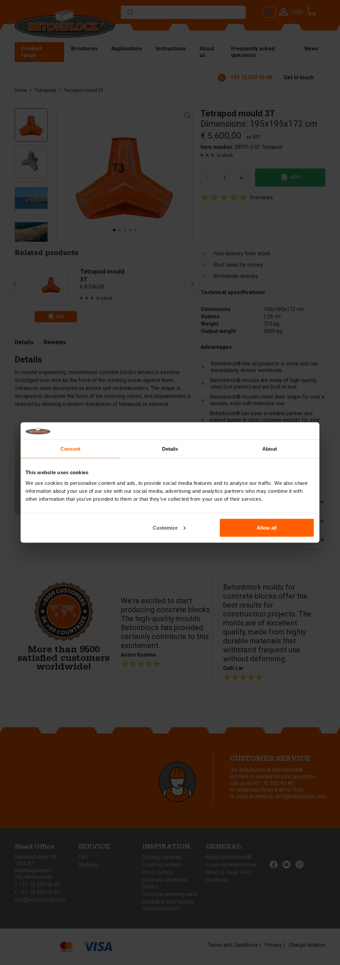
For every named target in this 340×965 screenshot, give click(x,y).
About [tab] (269, 449)
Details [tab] (170, 449)
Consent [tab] (70, 449)
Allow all (267, 527)
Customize (165, 527)
